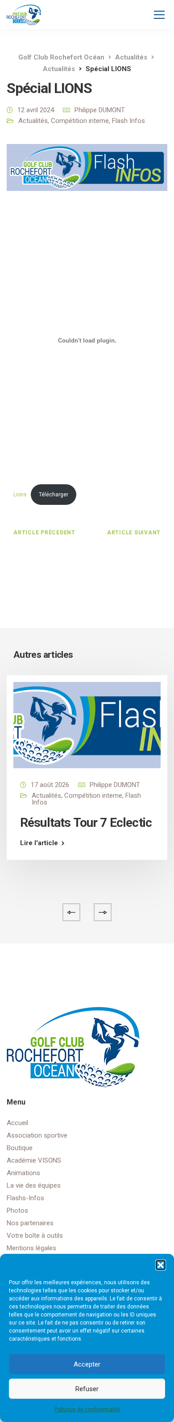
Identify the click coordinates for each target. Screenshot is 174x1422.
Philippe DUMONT (100, 110)
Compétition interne (80, 121)
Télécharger (53, 494)
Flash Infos (128, 121)
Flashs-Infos (25, 1198)
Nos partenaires (30, 1223)
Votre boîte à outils (35, 1236)
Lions (20, 494)
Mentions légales (31, 1248)
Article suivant (134, 532)
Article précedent (44, 532)
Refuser (87, 1389)
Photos (17, 1210)
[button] (160, 1265)
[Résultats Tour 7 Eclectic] (87, 724)
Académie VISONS (34, 1160)
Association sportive (37, 1135)
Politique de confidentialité (87, 1409)
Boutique (20, 1148)
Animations (23, 1173)
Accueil (17, 1123)
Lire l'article (39, 843)
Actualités (33, 121)
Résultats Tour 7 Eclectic (86, 822)
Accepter (87, 1364)
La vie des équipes (34, 1185)
